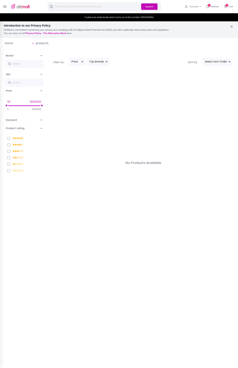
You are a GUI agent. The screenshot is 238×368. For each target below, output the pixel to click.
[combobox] (88, 62)
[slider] (6, 105)
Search (149, 6)
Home (9, 43)
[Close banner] (231, 26)
